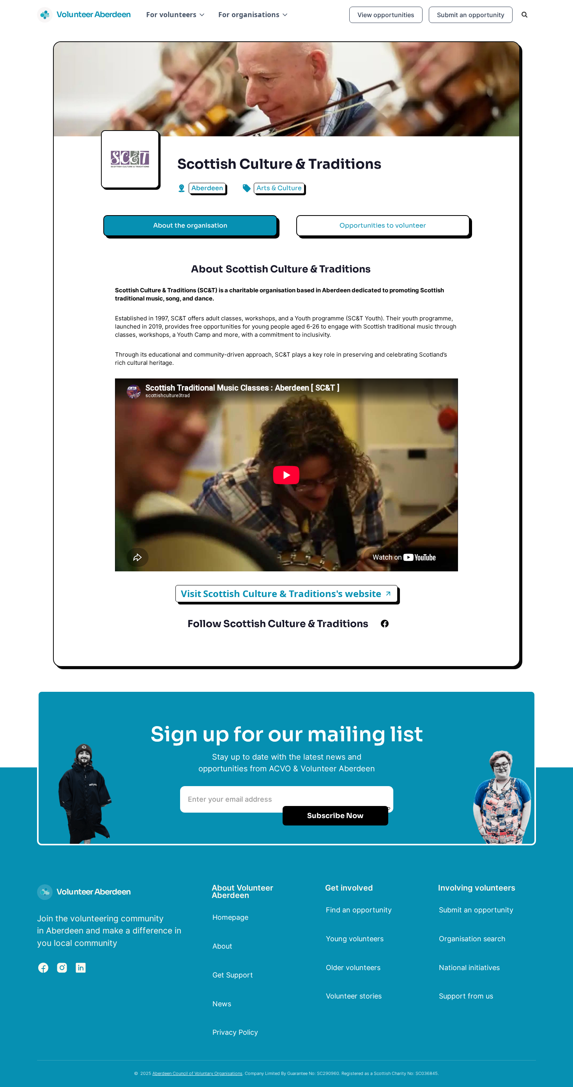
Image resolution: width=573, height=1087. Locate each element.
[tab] (190, 225)
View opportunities (385, 15)
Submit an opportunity (470, 15)
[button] (176, 14)
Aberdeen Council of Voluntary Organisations (197, 1073)
